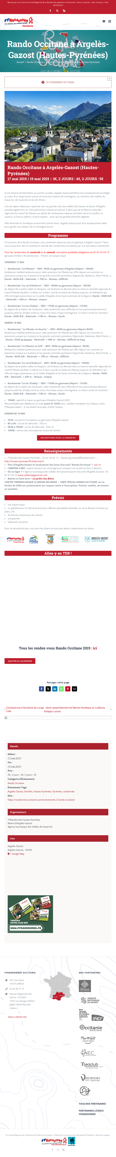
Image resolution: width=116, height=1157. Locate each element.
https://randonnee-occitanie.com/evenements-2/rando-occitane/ (41, 799)
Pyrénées (57, 791)
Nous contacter (83, 2)
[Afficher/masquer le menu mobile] (109, 21)
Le (33, 478)
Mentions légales (103, 1135)
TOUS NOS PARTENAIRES (92, 1103)
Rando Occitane (16, 783)
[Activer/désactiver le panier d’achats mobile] (103, 21)
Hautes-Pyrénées (42, 791)
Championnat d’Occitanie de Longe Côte (25, 709)
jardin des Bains (44, 478)
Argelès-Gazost (15, 791)
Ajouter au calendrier (20, 661)
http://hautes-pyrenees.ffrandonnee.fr (24, 461)
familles (28, 791)
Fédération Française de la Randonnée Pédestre (74, 1135)
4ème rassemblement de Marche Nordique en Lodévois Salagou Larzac (74, 709)
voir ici (97, 464)
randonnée (68, 791)
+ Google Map (17, 853)
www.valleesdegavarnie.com (33, 475)
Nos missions (97, 2)
